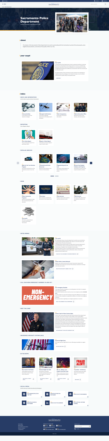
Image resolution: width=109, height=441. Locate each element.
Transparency (20, 429)
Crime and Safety (26, 114)
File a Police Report (26, 141)
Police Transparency (61, 114)
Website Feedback (21, 428)
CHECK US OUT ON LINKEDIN (56, 403)
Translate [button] (97, 1)
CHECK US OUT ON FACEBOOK (80, 394)
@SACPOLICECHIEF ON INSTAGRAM (55, 394)
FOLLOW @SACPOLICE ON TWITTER (32, 394)
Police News (42, 196)
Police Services (60, 196)
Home (3, 7)
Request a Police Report (45, 141)
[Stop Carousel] (89, 29)
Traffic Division (77, 196)
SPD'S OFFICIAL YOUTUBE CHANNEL (79, 403)
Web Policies (20, 425)
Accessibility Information (23, 426)
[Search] (89, 426)
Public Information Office (80, 114)
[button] (4, 4)
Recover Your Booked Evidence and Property (79, 166)
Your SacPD (24, 218)
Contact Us (104, 1)
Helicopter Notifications (45, 114)
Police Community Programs (26, 197)
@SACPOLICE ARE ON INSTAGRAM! (32, 403)
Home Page (5, 1)
